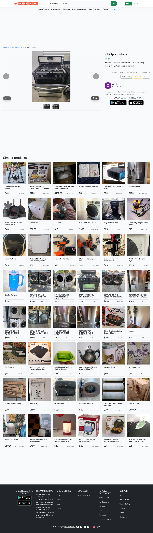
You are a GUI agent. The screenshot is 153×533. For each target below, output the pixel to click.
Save (147, 77)
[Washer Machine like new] (88, 209)
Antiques (97, 9)
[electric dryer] (39, 209)
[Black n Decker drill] (64, 245)
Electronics (66, 9)
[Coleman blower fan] (88, 389)
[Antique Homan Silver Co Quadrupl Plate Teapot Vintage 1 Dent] (88, 353)
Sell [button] (129, 3)
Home (5, 47)
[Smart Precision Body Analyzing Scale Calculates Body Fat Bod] (39, 353)
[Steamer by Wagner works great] (138, 209)
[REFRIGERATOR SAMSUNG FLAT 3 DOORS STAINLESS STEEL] (88, 317)
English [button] (97, 527)
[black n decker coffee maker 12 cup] (113, 245)
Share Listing (127, 77)
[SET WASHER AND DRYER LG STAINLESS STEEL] (39, 281)
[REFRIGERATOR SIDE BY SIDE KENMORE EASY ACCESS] (138, 281)
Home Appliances (16, 47)
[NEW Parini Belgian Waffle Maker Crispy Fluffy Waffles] (113, 425)
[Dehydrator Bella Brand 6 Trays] (113, 173)
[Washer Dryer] (138, 389)
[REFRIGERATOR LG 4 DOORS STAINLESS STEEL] (64, 317)
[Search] (114, 3)
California (123, 72)
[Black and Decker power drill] (88, 245)
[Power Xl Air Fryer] (14, 245)
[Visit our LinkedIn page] (88, 527)
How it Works (124, 499)
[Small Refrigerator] (14, 425)
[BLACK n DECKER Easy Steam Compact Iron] (138, 425)
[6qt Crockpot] (14, 353)
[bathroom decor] (138, 353)
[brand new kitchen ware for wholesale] (14, 209)
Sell (58, 495)
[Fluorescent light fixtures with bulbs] (113, 389)
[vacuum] (138, 317)
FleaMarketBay (69, 527)
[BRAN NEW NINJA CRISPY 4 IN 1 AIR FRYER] (39, 173)
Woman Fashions (43, 9)
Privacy (122, 508)
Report (139, 77)
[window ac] (39, 389)
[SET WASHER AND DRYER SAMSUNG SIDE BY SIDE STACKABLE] (39, 317)
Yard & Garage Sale (106, 519)
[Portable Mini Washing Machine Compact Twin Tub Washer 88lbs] (39, 245)
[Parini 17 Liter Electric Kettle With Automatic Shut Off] (88, 425)
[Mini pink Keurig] (113, 353)
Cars (90, 9)
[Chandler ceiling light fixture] (14, 173)
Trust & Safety (125, 504)
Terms (122, 513)
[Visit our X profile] (81, 527)
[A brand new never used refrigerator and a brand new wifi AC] (39, 425)
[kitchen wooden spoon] (14, 389)
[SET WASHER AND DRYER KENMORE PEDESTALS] (64, 281)
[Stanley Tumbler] (14, 281)
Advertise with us (84, 495)
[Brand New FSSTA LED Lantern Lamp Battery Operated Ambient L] (64, 425)
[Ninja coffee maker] (113, 209)
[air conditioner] (64, 389)
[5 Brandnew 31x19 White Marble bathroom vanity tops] (64, 173)
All (114, 9)
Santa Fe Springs (132, 72)
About (59, 499)
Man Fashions (55, 9)
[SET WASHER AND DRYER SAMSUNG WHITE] (14, 317)
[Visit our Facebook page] (84, 527)
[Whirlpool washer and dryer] (138, 245)
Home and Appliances (79, 9)
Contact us (123, 517)
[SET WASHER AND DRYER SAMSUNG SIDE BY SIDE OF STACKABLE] (113, 281)
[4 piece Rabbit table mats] (88, 173)
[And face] (64, 209)
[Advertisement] (76, 28)
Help (121, 495)
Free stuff (106, 9)
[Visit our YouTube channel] (77, 527)
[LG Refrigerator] (138, 173)
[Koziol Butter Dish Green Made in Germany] (64, 353)
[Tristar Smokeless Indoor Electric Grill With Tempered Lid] (113, 317)
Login (136, 3)
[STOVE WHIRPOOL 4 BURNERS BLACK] (88, 281)
